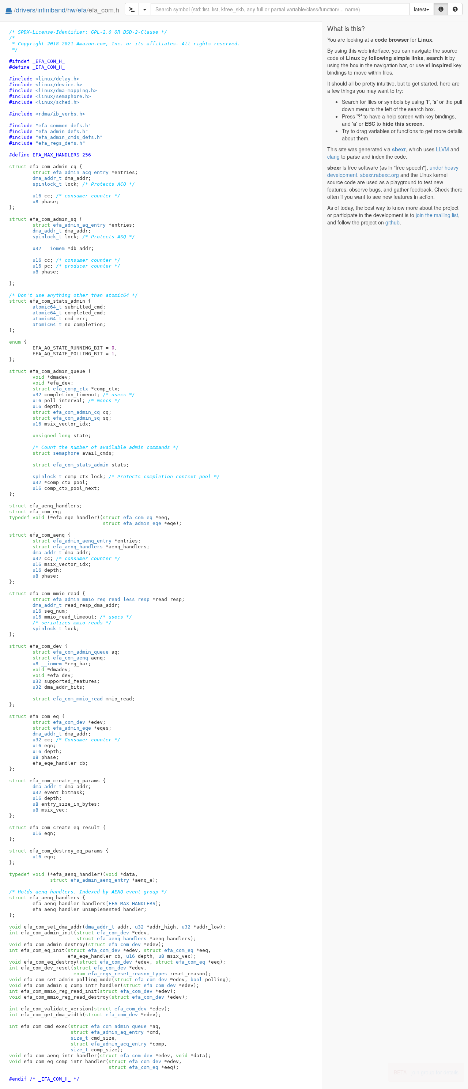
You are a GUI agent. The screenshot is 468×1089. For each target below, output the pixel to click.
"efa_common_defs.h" (63, 125)
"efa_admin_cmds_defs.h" (69, 137)
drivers (25, 9)
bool (196, 979)
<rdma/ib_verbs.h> (60, 114)
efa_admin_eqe (132, 523)
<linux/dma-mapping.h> (66, 90)
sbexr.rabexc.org (379, 174)
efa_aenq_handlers (68, 546)
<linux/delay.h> (57, 79)
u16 (37, 195)
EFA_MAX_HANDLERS (132, 903)
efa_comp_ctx (60, 389)
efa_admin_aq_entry (69, 225)
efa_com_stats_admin (71, 465)
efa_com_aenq (60, 658)
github (392, 222)
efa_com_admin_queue (71, 652)
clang (333, 156)
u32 (37, 248)
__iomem (54, 248)
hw (71, 9)
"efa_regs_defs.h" (60, 143)
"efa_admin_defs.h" (61, 131)
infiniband (51, 9)
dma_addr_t (47, 178)
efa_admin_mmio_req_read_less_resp (91, 599)
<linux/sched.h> (57, 102)
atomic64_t (47, 307)
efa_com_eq (127, 517)
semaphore (56, 453)
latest (420, 9)
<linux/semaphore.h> (63, 96)
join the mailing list (437, 215)
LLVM (442, 149)
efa (82, 9)
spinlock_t (47, 184)
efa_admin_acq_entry (71, 172)
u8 (35, 201)
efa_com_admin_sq (66, 418)
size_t (79, 1038)
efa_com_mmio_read (68, 699)
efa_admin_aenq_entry (72, 541)
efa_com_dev (59, 722)
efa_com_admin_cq (66, 412)
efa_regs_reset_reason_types (120, 973)
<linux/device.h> (58, 84)
